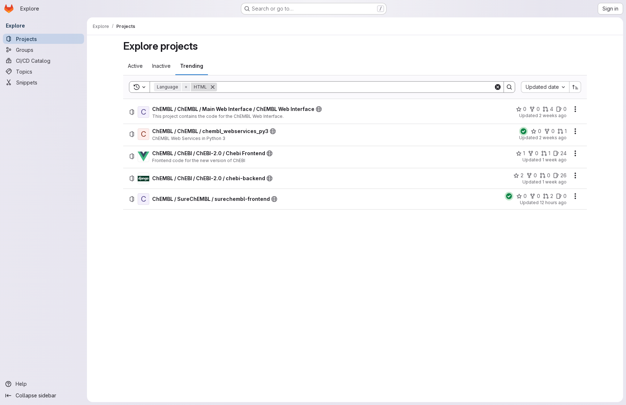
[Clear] (497, 87)
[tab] (135, 66)
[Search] (509, 87)
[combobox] (545, 87)
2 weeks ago (553, 115)
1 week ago (554, 159)
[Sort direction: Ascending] (575, 87)
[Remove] (212, 87)
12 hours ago (553, 202)
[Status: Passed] (523, 131)
